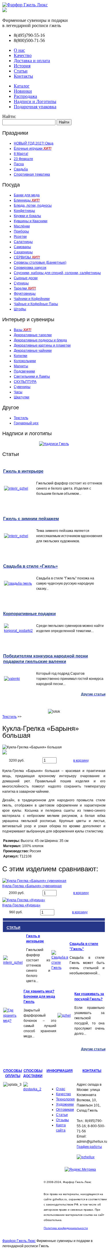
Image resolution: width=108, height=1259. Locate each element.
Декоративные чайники (33, 351)
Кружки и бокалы (27, 216)
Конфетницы (24, 211)
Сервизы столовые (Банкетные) (40, 262)
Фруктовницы (25, 294)
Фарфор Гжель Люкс (19, 1241)
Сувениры (22, 387)
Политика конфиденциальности (66, 1228)
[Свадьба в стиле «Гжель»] (60, 968)
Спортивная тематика (32, 174)
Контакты (23, 76)
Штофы (20, 309)
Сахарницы (23, 252)
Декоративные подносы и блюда (40, 340)
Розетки (20, 237)
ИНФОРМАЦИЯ (60, 1071)
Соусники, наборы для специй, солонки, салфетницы (57, 273)
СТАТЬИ (13, 928)
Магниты (21, 366)
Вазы (22, 330)
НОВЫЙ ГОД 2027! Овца (33, 143)
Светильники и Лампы (32, 376)
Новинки (23, 91)
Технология (65, 1099)
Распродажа (25, 96)
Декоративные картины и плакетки (42, 345)
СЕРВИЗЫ (27, 257)
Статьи (21, 71)
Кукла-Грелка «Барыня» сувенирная (32, 886)
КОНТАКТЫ (91, 1071)
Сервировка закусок (30, 268)
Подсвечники (24, 371)
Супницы (21, 283)
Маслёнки (22, 226)
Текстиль (21, 418)
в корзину (81, 760)
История (22, 65)
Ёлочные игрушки (32, 149)
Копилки (20, 356)
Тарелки (25, 288)
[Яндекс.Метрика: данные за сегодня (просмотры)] (80, 1169)
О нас (19, 50)
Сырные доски (26, 278)
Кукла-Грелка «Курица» (21, 905)
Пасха (19, 164)
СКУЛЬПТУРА (25, 382)
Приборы (21, 231)
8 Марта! (21, 154)
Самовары (22, 247)
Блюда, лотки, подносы (33, 206)
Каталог (22, 85)
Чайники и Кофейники (32, 299)
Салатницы (23, 242)
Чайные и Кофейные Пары (36, 304)
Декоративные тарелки (33, 335)
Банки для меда (27, 195)
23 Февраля (23, 159)
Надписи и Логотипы (35, 101)
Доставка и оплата (32, 60)
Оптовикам (65, 1110)
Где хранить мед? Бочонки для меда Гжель (39, 996)
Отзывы (62, 1120)
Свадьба (21, 169)
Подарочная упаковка (35, 106)
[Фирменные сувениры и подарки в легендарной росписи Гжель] (4, 10)
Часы (18, 392)
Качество (23, 55)
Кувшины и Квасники (30, 221)
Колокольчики (25, 361)
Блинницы (27, 200)
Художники (65, 1104)
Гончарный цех (26, 423)
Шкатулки (21, 397)
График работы (89, 1147)
